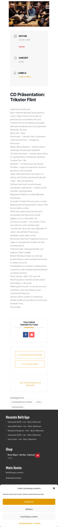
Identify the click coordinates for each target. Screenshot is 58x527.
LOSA (38, 402)
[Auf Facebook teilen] (25, 334)
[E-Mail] (31, 334)
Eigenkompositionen (22, 402)
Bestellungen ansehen (14, 472)
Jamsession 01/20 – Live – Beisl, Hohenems (24, 434)
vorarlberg (17, 407)
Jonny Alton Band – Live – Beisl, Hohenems (24, 426)
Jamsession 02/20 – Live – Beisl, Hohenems (24, 421)
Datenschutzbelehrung (26, 523)
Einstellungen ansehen (29, 516)
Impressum (37, 523)
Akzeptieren (29, 501)
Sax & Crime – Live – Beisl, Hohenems (22, 439)
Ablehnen (29, 509)
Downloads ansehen (13, 478)
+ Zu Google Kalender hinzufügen (29, 355)
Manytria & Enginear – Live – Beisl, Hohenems (26, 430)
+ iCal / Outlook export (29, 364)
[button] (54, 488)
